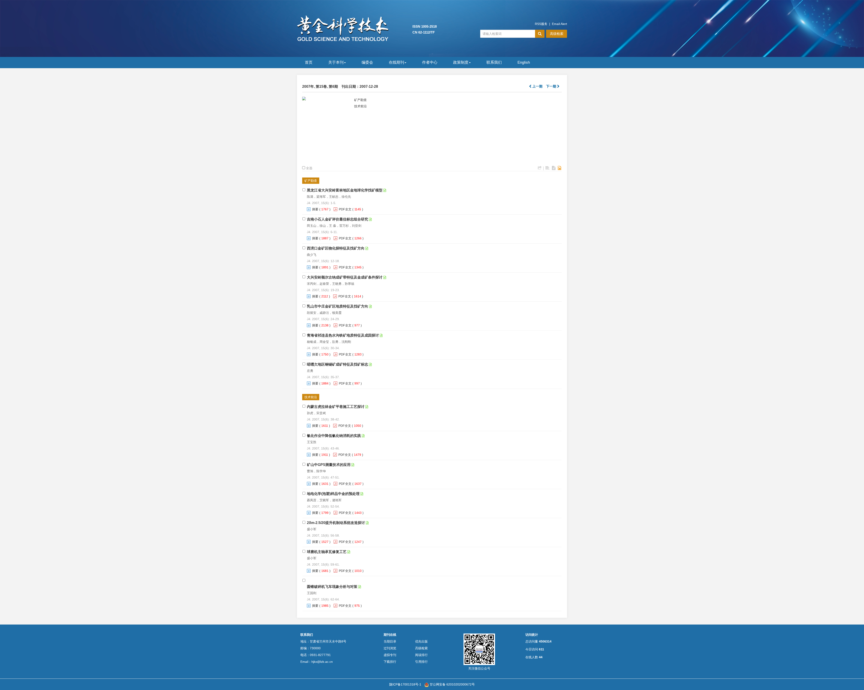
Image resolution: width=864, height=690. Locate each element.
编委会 (367, 62)
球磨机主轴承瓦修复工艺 (326, 552)
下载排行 (390, 661)
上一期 (536, 86)
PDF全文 (345, 209)
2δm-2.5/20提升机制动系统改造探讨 (336, 523)
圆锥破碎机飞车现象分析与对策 (332, 587)
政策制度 (460, 62)
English (524, 62)
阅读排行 (421, 655)
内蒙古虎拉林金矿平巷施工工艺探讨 (335, 407)
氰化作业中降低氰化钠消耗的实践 (334, 436)
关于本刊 (336, 62)
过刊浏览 (390, 648)
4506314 (545, 641)
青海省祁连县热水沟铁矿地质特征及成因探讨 (343, 335)
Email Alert (559, 24)
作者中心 (429, 62)
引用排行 (421, 661)
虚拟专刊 (390, 655)
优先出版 (421, 641)
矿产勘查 (360, 100)
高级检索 (556, 34)
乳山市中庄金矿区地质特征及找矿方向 (337, 306)
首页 (309, 62)
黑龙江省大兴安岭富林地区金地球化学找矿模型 (344, 190)
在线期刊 (396, 62)
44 (540, 657)
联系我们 (494, 62)
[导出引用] (539, 168)
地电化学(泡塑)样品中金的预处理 (333, 494)
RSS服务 (541, 24)
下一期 (551, 86)
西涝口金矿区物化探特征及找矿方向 (335, 248)
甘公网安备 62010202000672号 (452, 684)
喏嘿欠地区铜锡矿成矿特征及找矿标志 (337, 364)
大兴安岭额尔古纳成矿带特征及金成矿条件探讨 (344, 277)
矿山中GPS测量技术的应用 (329, 465)
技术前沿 (360, 106)
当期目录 (390, 641)
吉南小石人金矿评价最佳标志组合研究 (337, 219)
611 (541, 649)
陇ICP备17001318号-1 (405, 684)
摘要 (315, 209)
